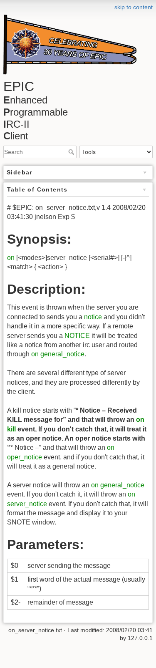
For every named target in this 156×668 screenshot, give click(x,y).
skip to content (133, 7)
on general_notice (57, 354)
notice (93, 316)
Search (72, 152)
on (11, 257)
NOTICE (77, 335)
